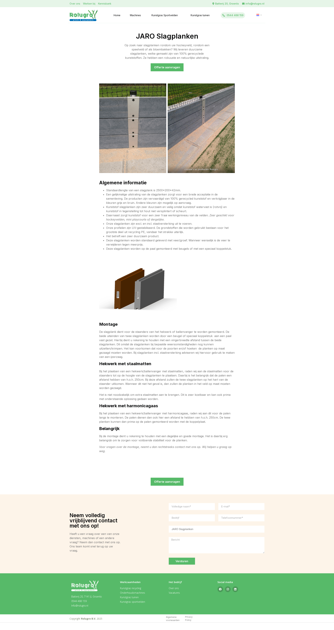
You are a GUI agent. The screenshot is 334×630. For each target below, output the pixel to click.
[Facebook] (220, 589)
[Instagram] (228, 589)
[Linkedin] (235, 589)
